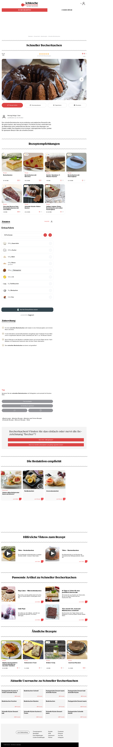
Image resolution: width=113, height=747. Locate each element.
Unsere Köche (67, 10)
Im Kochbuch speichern (27, 406)
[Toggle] (83, 3)
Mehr (28, 420)
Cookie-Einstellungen (39, 737)
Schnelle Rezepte (8, 420)
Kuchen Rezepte (18, 418)
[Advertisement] (44, 516)
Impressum (51, 735)
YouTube (60, 735)
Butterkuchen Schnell (31, 691)
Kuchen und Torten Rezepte (33, 418)
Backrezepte (7, 418)
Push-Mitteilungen (38, 735)
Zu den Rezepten (24, 10)
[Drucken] (40, 410)
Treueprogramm (37, 731)
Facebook (60, 731)
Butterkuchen (50, 701)
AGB (49, 733)
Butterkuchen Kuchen (9, 701)
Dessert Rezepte (21, 420)
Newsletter (36, 733)
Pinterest (60, 733)
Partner (50, 737)
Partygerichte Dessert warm (77, 701)
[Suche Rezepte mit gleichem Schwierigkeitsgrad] (84, 54)
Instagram (61, 737)
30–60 (3, 53)
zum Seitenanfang (23, 732)
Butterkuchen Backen (31, 701)
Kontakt (50, 731)
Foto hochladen (27, 401)
